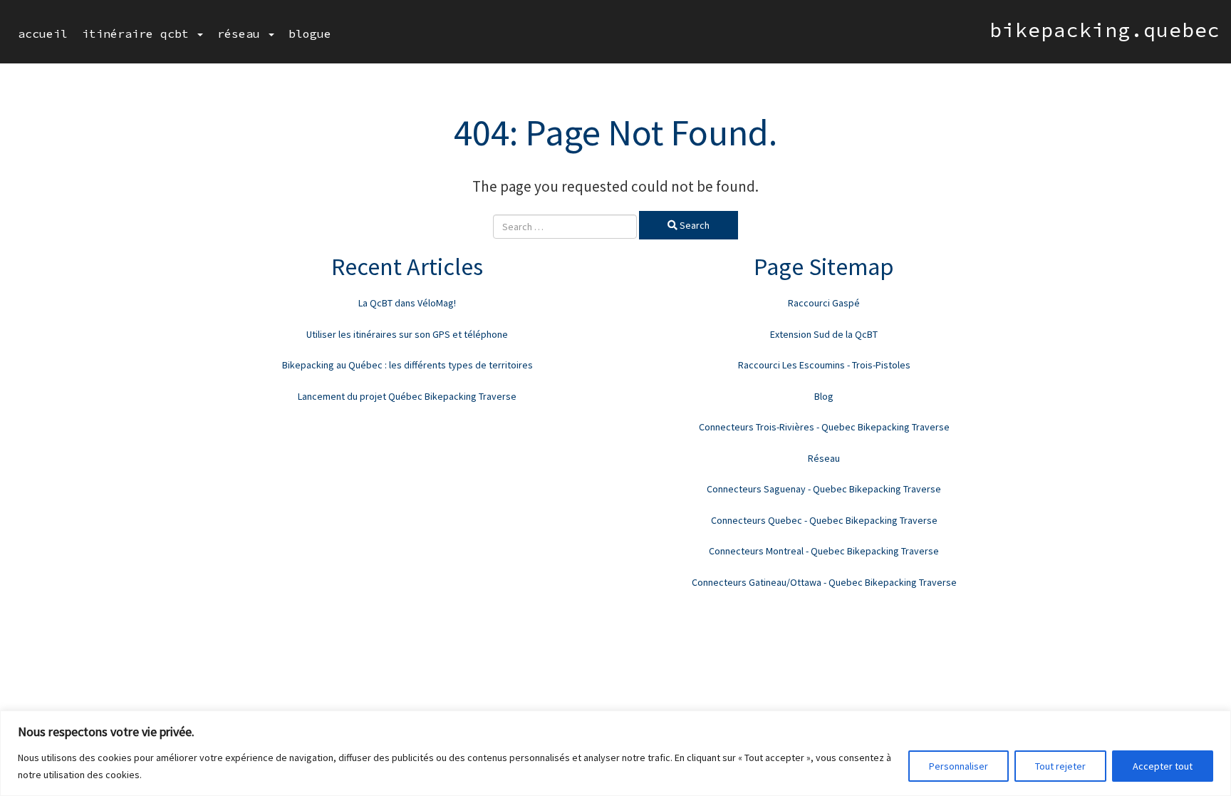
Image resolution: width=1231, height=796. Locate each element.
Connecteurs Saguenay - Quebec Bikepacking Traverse (824, 488)
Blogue (310, 33)
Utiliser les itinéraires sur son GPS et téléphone (407, 334)
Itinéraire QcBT (139, 33)
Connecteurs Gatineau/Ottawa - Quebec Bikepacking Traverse (824, 582)
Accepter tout (1163, 766)
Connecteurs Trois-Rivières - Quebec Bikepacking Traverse (824, 426)
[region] (615, 753)
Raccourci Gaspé (824, 302)
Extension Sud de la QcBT (824, 334)
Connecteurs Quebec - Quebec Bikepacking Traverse (824, 520)
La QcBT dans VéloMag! (407, 302)
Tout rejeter (1060, 766)
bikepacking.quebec (1105, 30)
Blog (823, 396)
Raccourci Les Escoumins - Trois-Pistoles (824, 364)
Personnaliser (958, 766)
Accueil (43, 33)
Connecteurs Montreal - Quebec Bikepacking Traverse (824, 550)
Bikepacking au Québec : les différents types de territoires (407, 364)
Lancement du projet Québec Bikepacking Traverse (407, 396)
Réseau (242, 33)
